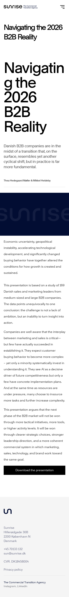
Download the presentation (34, 470)
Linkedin (22, 586)
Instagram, (10, 586)
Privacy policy (13, 569)
